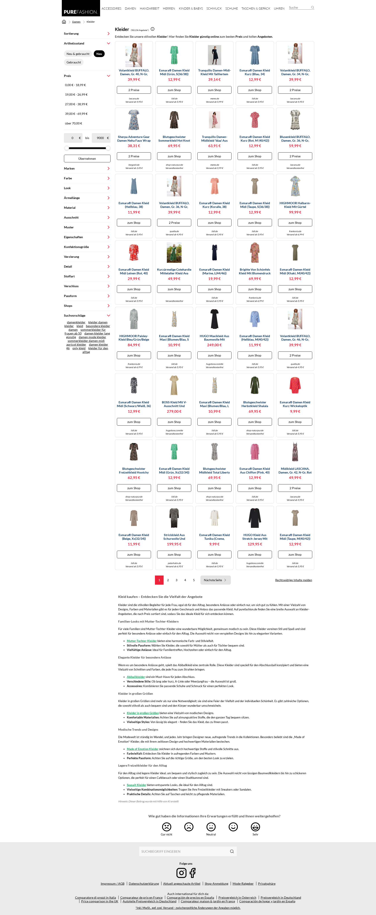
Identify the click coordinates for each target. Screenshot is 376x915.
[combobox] (183, 851)
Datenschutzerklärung (144, 883)
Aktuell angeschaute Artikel (181, 883)
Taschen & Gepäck (256, 8)
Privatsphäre (266, 883)
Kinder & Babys (191, 8)
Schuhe (231, 8)
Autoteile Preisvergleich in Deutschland (149, 901)
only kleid (79, 348)
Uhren (279, 8)
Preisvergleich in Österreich (237, 897)
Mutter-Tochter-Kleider (142, 641)
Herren (169, 8)
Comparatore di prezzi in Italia (95, 897)
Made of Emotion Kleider (142, 749)
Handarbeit (149, 8)
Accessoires (111, 8)
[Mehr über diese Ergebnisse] (152, 29)
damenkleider (76, 322)
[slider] (66, 148)
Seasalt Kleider (136, 785)
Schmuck (214, 8)
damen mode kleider (92, 337)
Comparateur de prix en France (141, 897)
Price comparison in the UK (99, 901)
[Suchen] (232, 851)
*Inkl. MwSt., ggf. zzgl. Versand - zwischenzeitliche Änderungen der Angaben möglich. (188, 908)
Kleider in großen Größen (143, 713)
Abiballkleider (136, 677)
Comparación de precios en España (190, 897)
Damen (130, 8)
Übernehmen (87, 158)
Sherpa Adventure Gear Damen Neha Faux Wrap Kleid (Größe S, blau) (134, 139)
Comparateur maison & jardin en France (208, 901)
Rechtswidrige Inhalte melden (293, 580)
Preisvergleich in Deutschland (281, 897)
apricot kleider (76, 344)
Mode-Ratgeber (243, 883)
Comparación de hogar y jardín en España (267, 901)
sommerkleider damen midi (86, 341)
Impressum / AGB (112, 883)
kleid (80, 326)
